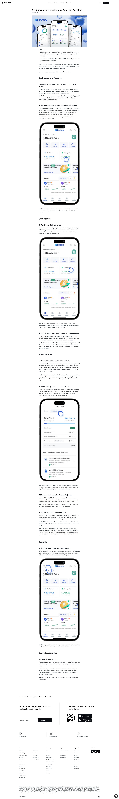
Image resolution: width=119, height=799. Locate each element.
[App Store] (85, 716)
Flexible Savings (22, 753)
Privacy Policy (63, 753)
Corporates (35, 750)
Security (48, 755)
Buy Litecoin (76, 768)
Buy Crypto (21, 750)
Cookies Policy (63, 755)
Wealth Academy (49, 759)
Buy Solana (76, 757)
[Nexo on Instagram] (98, 751)
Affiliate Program (22, 777)
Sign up (106, 2)
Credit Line (21, 759)
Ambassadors (49, 753)
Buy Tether (76, 753)
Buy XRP (75, 766)
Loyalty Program (22, 768)
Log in (100, 2)
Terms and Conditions (64, 750)
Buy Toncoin (76, 761)
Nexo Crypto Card (22, 761)
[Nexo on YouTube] (95, 751)
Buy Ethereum (77, 764)
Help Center (48, 766)
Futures (20, 766)
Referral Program (22, 775)
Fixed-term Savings (23, 755)
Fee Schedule (63, 757)
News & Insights (49, 764)
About (47, 750)
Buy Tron (76, 755)
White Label (35, 755)
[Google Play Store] (85, 720)
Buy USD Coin (77, 759)
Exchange (21, 757)
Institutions (35, 753)
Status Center (49, 768)
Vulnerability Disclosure (51, 761)
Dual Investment (22, 764)
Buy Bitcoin (76, 750)
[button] (116, 796)
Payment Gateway (36, 759)
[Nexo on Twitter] (92, 751)
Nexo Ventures (35, 757)
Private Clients (21, 770)
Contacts (48, 770)
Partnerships (48, 757)
